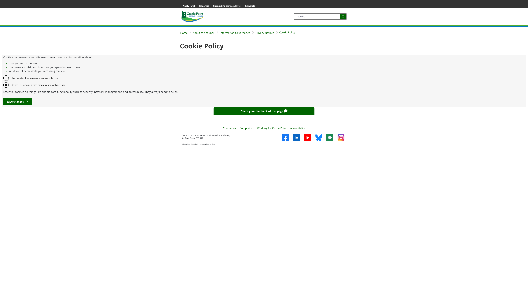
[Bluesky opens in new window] (318, 138)
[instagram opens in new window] (340, 138)
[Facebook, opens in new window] (285, 138)
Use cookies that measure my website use (34, 78)
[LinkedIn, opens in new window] (296, 138)
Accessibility (297, 128)
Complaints (247, 128)
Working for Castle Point (272, 128)
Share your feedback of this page (262, 111)
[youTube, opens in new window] (307, 138)
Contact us (229, 128)
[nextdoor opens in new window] (329, 138)
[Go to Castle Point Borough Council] (192, 16)
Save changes (15, 101)
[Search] (343, 16)
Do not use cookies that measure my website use (38, 85)
